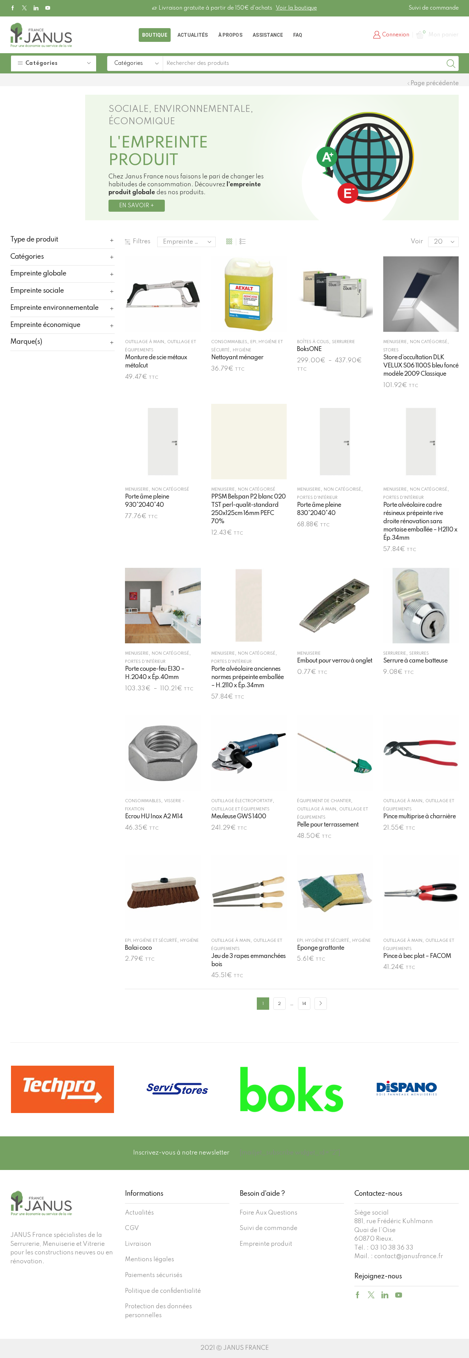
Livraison (138, 1244)
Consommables (229, 342)
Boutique (154, 35)
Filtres (141, 241)
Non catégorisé (428, 342)
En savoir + (136, 206)
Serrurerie (343, 342)
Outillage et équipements (240, 809)
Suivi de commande (434, 8)
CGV (132, 1228)
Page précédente (435, 83)
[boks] (292, 1089)
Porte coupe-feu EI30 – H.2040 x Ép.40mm (154, 673)
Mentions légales (149, 1259)
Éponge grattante (320, 948)
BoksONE (309, 349)
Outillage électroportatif (242, 801)
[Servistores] (177, 1089)
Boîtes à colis (313, 342)
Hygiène (242, 350)
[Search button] (451, 63)
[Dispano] (406, 1089)
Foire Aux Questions (268, 1213)
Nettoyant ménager (237, 357)
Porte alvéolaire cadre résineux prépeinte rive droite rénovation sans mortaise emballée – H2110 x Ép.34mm (420, 521)
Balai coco (138, 948)
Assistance (268, 35)
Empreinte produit (266, 1244)
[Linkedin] (36, 8)
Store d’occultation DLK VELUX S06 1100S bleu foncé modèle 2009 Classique (420, 365)
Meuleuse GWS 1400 (238, 816)
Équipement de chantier (324, 801)
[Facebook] (12, 8)
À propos (230, 35)
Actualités (193, 35)
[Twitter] (24, 8)
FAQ (297, 35)
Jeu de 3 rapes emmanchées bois (248, 960)
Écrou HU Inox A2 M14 (154, 816)
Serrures (419, 654)
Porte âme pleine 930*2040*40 (147, 501)
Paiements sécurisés (153, 1275)
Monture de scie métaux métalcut (156, 361)
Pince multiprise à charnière (419, 816)
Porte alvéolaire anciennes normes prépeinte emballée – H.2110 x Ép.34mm (247, 677)
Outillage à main (144, 342)
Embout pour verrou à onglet (334, 661)
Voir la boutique (296, 8)
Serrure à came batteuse (415, 661)
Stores (391, 350)
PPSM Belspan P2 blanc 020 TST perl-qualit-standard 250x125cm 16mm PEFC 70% (248, 509)
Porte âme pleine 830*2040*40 (319, 509)
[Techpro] (62, 1089)
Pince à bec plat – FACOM (417, 956)
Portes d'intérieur (317, 498)
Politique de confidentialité (163, 1291)
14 (304, 1004)
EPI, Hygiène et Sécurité (151, 941)
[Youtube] (47, 8)
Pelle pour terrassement (327, 825)
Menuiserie (395, 342)
